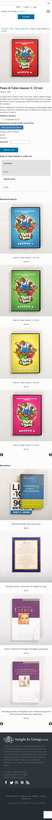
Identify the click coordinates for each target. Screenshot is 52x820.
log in (27, 7)
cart (35, 7)
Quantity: (4, 142)
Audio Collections (22, 29)
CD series (8, 163)
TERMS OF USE (25, 796)
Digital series (9, 179)
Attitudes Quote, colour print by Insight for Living (26, 586)
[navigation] (27, 6)
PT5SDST (16, 132)
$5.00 (26, 590)
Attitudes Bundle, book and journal (26, 524)
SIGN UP (43, 796)
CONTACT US (26, 799)
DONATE (35, 796)
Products (4, 29)
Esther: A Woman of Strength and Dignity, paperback (26, 649)
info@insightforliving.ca (14, 777)
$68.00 (26, 528)
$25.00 (2, 135)
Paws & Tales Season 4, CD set (26, 445)
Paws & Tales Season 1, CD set (26, 257)
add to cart (9, 150)
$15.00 (6, 187)
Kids (11, 29)
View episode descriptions (12, 127)
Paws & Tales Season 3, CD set (26, 382)
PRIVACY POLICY (12, 796)
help (18, 7)
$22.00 (26, 653)
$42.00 (26, 718)
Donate (26, 16)
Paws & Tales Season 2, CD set (26, 320)
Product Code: (6, 132)
